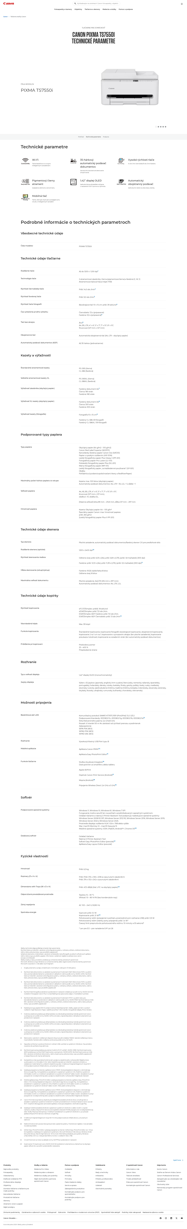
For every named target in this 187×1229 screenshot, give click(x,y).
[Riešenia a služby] (117, 9)
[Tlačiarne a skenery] (101, 9)
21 (114, 841)
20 (136, 828)
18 (94, 780)
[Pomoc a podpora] (134, 9)
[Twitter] (176, 1218)
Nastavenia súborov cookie (153, 1212)
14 (99, 748)
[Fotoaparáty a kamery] (73, 9)
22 (119, 887)
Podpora (106, 137)
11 (142, 562)
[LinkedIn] (171, 1218)
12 (121, 616)
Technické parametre (93, 137)
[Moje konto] (182, 4)
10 (93, 550)
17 (113, 774)
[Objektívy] (83, 9)
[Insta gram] (166, 1218)
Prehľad (81, 137)
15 (107, 754)
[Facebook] (160, 1218)
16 (103, 761)
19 (115, 785)
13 (144, 718)
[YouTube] (182, 1218)
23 (99, 915)
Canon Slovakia (9, 1218)
